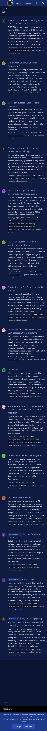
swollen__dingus (13, 218)
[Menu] (3, 3)
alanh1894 (11, 393)
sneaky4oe (11, 175)
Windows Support (14, 53)
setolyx (10, 47)
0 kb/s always (21, 579)
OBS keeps (13, 369)
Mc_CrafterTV (12, 272)
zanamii (10, 649)
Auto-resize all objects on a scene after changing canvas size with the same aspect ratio (26, 409)
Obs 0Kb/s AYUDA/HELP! (19, 497)
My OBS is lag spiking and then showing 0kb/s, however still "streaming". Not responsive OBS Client (26, 622)
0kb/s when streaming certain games (25, 455)
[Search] (43, 3)
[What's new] (37, 3)
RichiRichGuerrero (14, 90)
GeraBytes (11, 521)
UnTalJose (11, 564)
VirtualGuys (12, 314)
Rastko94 (11, 357)
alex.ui (10, 437)
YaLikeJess (11, 482)
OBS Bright (7, 709)
